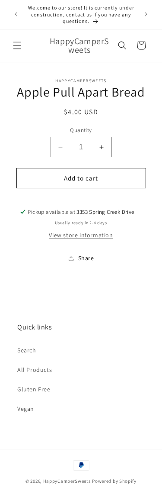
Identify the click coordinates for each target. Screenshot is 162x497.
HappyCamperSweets (67, 481)
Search (26, 350)
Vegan (25, 409)
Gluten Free (34, 389)
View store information (81, 235)
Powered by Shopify (114, 481)
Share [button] (86, 258)
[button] (17, 45)
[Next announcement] (146, 14)
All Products (34, 370)
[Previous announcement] (15, 14)
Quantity (81, 130)
